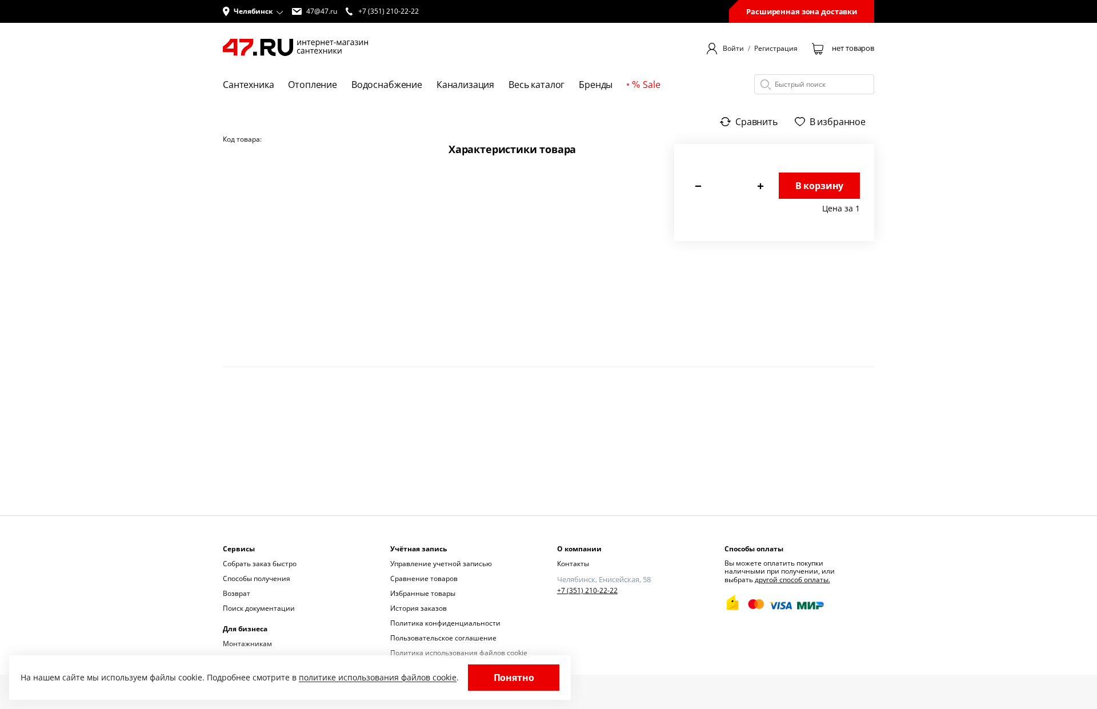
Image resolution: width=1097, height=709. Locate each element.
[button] (253, 11)
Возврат (236, 593)
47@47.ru (321, 11)
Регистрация (776, 48)
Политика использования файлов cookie (458, 653)
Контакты (573, 563)
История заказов (418, 608)
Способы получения (256, 578)
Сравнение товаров (424, 578)
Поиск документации (259, 608)
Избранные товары (422, 593)
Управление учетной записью (441, 563)
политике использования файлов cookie (378, 677)
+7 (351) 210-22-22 (587, 590)
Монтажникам (247, 643)
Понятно (514, 677)
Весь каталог (536, 84)
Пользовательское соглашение (443, 638)
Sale (651, 84)
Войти (733, 48)
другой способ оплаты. (792, 579)
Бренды (595, 84)
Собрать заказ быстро (260, 563)
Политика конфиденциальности (445, 623)
